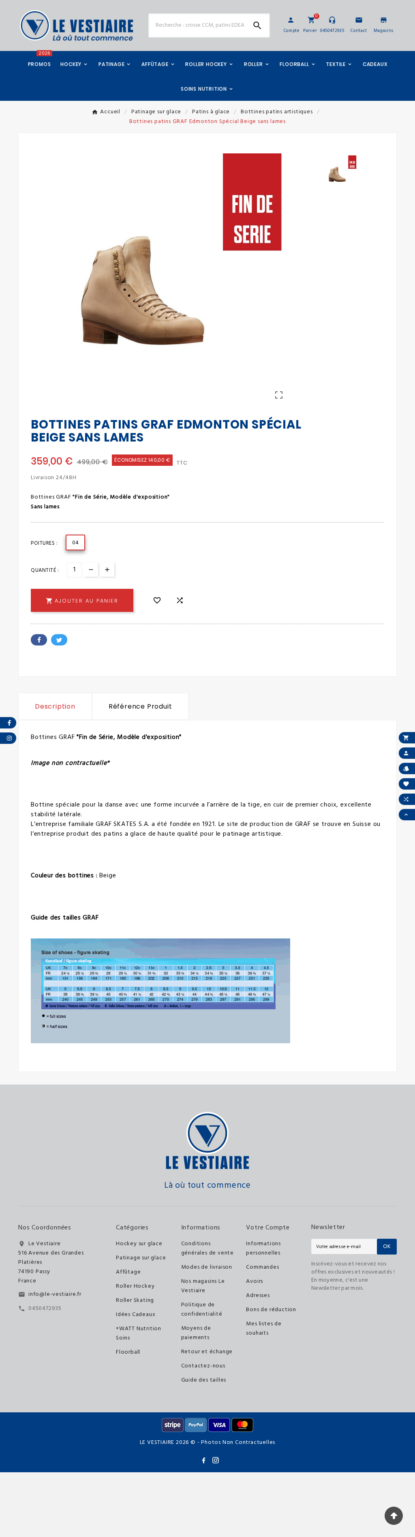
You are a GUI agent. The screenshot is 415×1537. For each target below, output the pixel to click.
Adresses (258, 1295)
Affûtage (128, 1272)
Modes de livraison (206, 1267)
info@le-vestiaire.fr (54, 1294)
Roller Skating (135, 1300)
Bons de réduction (271, 1309)
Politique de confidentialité (201, 1309)
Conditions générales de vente (207, 1248)
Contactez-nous (203, 1366)
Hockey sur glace (139, 1243)
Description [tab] (55, 706)
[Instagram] (216, 1460)
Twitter (59, 639)
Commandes (262, 1267)
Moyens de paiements (196, 1333)
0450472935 (45, 1308)
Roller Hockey (135, 1286)
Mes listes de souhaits (263, 1328)
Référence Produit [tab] (140, 706)
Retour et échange (207, 1352)
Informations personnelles (263, 1248)
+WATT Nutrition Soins (138, 1333)
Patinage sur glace (141, 1258)
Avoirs (254, 1281)
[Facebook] (203, 1460)
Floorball (128, 1352)
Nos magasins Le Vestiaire (203, 1286)
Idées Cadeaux (135, 1314)
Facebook (39, 639)
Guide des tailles (204, 1380)
